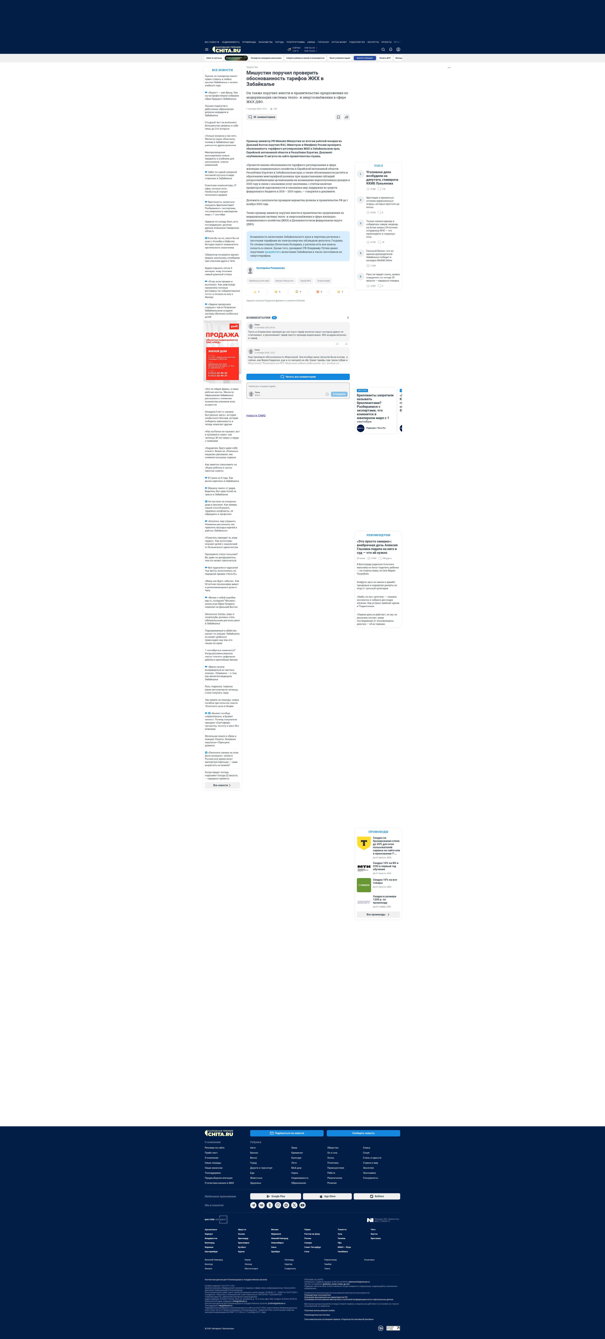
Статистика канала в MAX (219, 1183)
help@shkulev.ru (225, 1306)
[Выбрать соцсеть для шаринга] (346, 117)
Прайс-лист (211, 1152)
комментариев (264, 117)
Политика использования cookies (319, 1310)
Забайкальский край (259, 281)
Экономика (369, 1173)
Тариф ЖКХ (305, 281)
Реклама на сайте (215, 1147)
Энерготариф (323, 281)
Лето (294, 1162)
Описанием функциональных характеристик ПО (325, 1297)
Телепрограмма (295, 42)
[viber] (278, 1205)
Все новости (212, 42)
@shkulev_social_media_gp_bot (336, 1284)
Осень (330, 1157)
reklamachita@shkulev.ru (359, 1282)
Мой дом (296, 1167)
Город (253, 1162)
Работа (331, 1173)
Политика (332, 1162)
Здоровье (255, 1183)
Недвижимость (231, 42)
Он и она (332, 1152)
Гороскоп (323, 42)
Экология (368, 1167)
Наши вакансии (213, 1167)
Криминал (297, 1152)
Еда (252, 1173)
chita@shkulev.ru (240, 1301)
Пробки (398, 42)
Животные (256, 1178)
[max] (286, 1205)
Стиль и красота (372, 1157)
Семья (366, 1147)
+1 (337, 344)
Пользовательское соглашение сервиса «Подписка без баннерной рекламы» (339, 1319)
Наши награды (213, 1162)
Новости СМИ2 (256, 415)
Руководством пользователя (317, 1295)
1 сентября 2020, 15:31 (256, 109)
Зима (294, 1147)
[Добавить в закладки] (338, 117)
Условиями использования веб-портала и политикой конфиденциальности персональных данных (348, 1299)
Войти (257, 395)
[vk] (261, 1205)
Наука (294, 1173)
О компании (211, 1157)
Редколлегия (357, 42)
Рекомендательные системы (317, 1315)
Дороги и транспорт (261, 1167)
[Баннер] (236, 58)
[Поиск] (383, 49)
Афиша (311, 42)
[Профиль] (398, 49)
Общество (333, 1147)
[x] (294, 1205)
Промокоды (249, 42)
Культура (296, 1157)
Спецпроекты (370, 1178)
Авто (253, 1147)
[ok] (270, 1205)
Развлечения (334, 1178)
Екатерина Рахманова (270, 268)
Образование (298, 1183)
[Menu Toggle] (206, 49)
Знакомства (266, 42)
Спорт (366, 1152)
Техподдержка (213, 1173)
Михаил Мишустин (284, 281)
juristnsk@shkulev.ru (276, 1303)
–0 (346, 344)
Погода (279, 42)
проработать (273, 251)
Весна (253, 1157)
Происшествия (335, 1167)
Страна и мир (370, 1162)
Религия (332, 1183)
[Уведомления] (391, 49)
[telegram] (253, 1205)
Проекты (386, 42)
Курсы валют (339, 42)
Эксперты (373, 42)
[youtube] (302, 1205)
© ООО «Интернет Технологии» (219, 1328)
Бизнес (254, 1152)
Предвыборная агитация (218, 1178)
